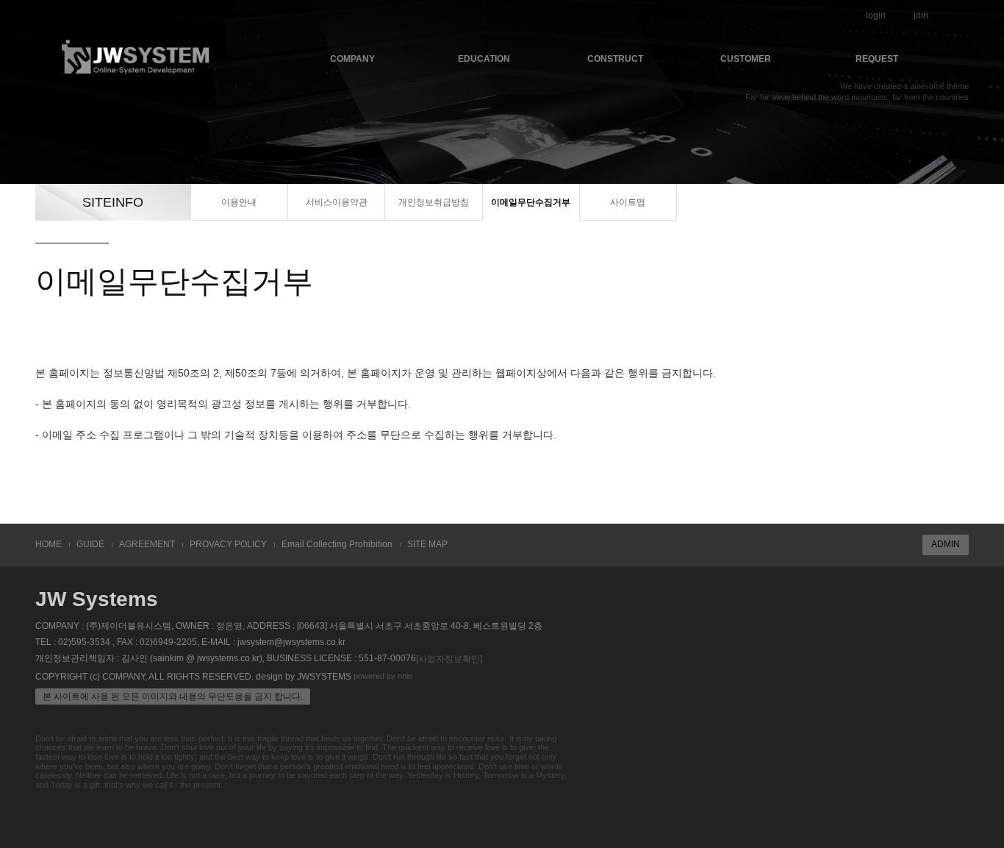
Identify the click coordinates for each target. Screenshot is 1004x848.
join (921, 15)
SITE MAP (427, 544)
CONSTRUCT (615, 59)
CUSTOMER (745, 59)
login (876, 15)
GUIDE (90, 544)
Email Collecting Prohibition (337, 544)
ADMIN (945, 544)
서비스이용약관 (336, 202)
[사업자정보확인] (449, 659)
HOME (48, 544)
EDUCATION (484, 59)
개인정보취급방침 (433, 202)
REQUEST (877, 59)
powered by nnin (383, 675)
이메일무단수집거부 (530, 202)
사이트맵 (627, 202)
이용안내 (239, 202)
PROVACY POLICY (228, 544)
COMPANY (352, 59)
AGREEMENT (147, 544)
